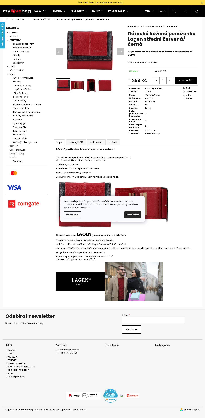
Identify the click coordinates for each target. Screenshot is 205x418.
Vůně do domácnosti (23, 77)
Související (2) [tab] (76, 142)
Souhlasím (132, 214)
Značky (13, 157)
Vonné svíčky (19, 100)
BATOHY (14, 36)
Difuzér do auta (21, 93)
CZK (162, 10)
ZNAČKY (11, 350)
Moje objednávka (16, 376)
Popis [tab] (59, 142)
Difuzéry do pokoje (23, 85)
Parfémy (17, 119)
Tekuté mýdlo (20, 138)
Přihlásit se (131, 329)
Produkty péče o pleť (23, 115)
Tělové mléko (19, 127)
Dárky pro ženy (17, 153)
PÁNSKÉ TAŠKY (16, 70)
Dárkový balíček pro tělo (25, 142)
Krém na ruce (20, 131)
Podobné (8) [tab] (96, 142)
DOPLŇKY (14, 146)
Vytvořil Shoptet (192, 409)
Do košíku (187, 80)
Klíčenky (16, 55)
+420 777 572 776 (68, 353)
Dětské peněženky (22, 51)
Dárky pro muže (17, 149)
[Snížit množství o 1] (156, 80)
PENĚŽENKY (15, 40)
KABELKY (13, 32)
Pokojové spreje (20, 96)
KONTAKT (12, 360)
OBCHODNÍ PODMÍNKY (18, 370)
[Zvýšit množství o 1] (169, 80)
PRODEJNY (12, 356)
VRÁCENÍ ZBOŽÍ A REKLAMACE (21, 366)
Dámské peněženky (23, 43)
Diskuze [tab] (113, 142)
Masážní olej (19, 134)
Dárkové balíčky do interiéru (26, 112)
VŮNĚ (12, 74)
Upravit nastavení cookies (73, 409)
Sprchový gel (19, 123)
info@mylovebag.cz (69, 349)
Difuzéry (17, 81)
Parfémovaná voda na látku (27, 104)
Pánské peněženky (22, 47)
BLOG (10, 373)
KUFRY (12, 66)
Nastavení (72, 214)
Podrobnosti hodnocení (165, 26)
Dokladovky (18, 62)
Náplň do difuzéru (22, 89)
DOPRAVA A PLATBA (17, 363)
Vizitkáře (17, 59)
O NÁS (11, 353)
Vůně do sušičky (21, 108)
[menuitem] (40, 11)
